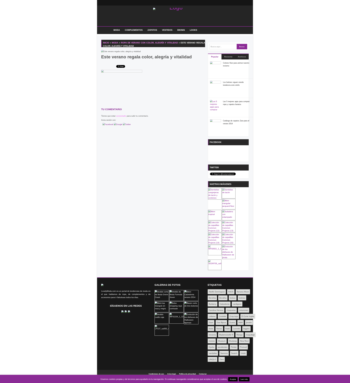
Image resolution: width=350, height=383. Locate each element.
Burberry (212, 304)
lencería (212, 335)
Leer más (244, 379)
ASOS (230, 292)
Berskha (222, 298)
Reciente (228, 57)
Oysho (211, 347)
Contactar (203, 374)
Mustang (233, 341)
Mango (240, 335)
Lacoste (236, 329)
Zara (222, 359)
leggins (246, 329)
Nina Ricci (244, 341)
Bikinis (181, 30)
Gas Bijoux (221, 322)
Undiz (243, 353)
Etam (211, 322)
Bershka (212, 298)
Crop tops (234, 316)
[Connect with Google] (118, 124)
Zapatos (152, 30)
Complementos (134, 30)
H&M (240, 322)
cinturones (243, 310)
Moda (116, 30)
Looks (193, 30)
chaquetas (231, 310)
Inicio (106, 30)
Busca (241, 47)
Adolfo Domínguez (217, 292)
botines (242, 298)
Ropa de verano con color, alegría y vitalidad (149, 43)
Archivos (242, 57)
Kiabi (227, 329)
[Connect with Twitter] (127, 124)
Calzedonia (224, 304)
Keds (211, 329)
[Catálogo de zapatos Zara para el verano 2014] (215, 125)
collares (212, 316)
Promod (243, 347)
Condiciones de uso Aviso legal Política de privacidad (172, 374)
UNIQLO (212, 359)
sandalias (213, 353)
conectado (121, 116)
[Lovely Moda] (175, 17)
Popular (214, 57)
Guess (232, 322)
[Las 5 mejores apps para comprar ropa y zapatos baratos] (215, 109)
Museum (222, 341)
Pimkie (234, 347)
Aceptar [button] (233, 379)
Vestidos (167, 30)
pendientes (222, 347)
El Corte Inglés (247, 316)
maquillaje (250, 335)
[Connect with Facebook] (108, 124)
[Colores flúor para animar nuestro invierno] (215, 67)
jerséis (249, 322)
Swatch (234, 353)
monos (212, 341)
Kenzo (219, 329)
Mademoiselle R (226, 335)
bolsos (232, 298)
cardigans (237, 304)
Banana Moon (243, 292)
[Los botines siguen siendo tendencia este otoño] (215, 86)
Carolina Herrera (216, 310)
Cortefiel (222, 316)
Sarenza (224, 353)
